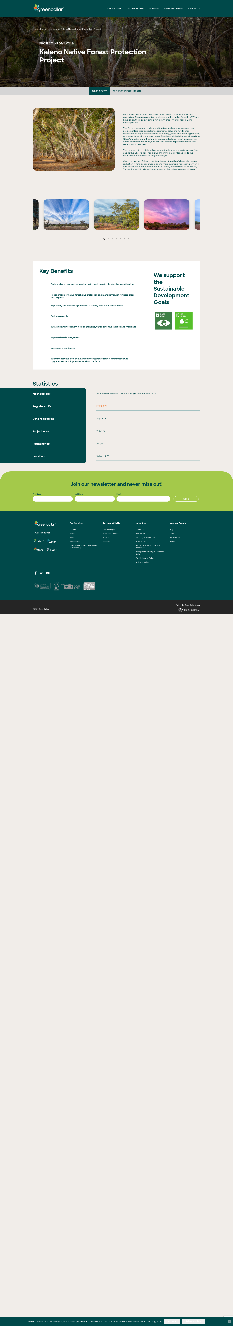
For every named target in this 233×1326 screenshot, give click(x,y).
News (172, 534)
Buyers (106, 537)
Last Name (79, 494)
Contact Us (141, 541)
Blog (171, 529)
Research (107, 541)
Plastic (72, 537)
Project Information (49, 29)
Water (72, 534)
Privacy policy (193, 1321)
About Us (140, 529)
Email (118, 494)
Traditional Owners (110, 534)
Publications (175, 537)
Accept (172, 1321)
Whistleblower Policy (145, 558)
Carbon (73, 529)
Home (35, 29)
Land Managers (109, 529)
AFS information (143, 562)
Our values (140, 534)
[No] (229, 1321)
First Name (37, 494)
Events (172, 541)
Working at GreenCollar (146, 537)
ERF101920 (101, 406)
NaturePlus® (75, 541)
